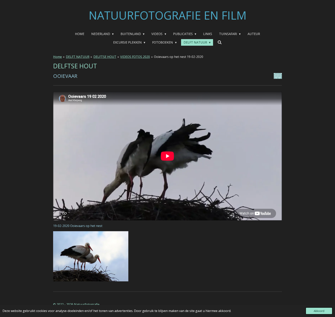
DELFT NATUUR (77, 57)
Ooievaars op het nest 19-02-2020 (178, 57)
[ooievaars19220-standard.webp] (90, 256)
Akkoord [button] (319, 311)
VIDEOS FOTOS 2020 (135, 57)
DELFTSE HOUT (104, 57)
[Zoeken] (219, 42)
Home (57, 57)
